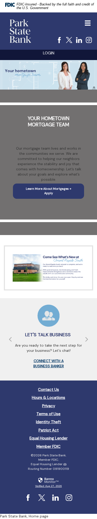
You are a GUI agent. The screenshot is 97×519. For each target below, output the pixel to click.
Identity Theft (48, 422)
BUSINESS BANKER (48, 366)
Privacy (48, 405)
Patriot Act (49, 430)
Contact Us (48, 389)
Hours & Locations (48, 397)
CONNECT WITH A (49, 361)
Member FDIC (48, 446)
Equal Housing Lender (48, 438)
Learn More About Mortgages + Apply (48, 191)
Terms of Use (48, 413)
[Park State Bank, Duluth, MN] (20, 31)
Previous (10, 339)
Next (86, 339)
